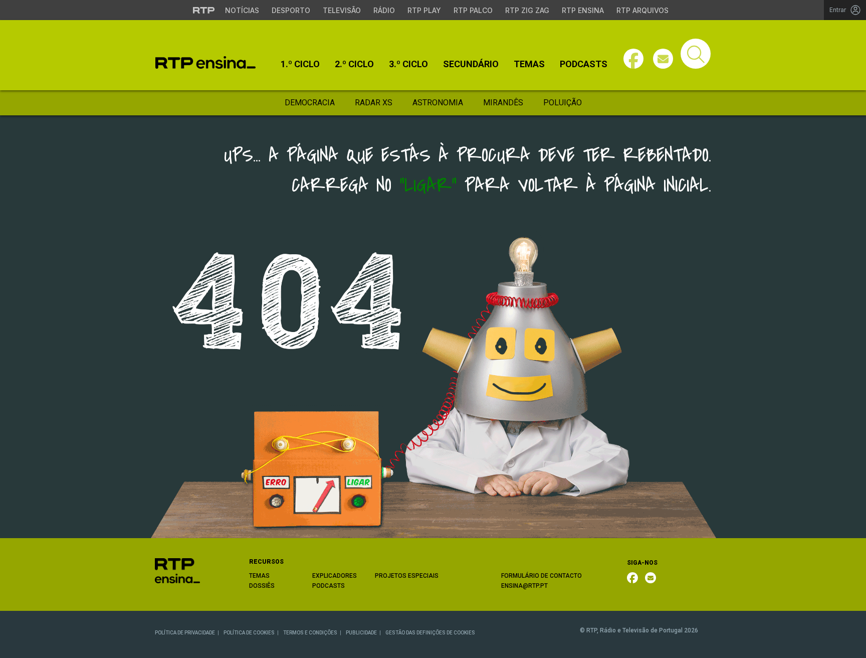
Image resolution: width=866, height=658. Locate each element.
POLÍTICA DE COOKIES (249, 632)
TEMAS (259, 575)
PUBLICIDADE (361, 632)
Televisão (342, 10)
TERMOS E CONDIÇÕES (310, 632)
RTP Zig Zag (527, 10)
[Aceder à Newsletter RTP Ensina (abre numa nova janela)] (663, 59)
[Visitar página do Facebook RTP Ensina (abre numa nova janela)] (633, 59)
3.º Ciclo (408, 64)
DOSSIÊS (262, 585)
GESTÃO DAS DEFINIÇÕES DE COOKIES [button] (430, 632)
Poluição (562, 102)
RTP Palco (473, 10)
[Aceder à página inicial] (205, 62)
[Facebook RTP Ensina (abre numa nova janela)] (632, 577)
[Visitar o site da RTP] (204, 10)
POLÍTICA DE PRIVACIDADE (185, 632)
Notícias (242, 10)
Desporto (291, 10)
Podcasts (583, 64)
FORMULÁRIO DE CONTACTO (541, 575)
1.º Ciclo (300, 64)
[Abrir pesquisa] (696, 54)
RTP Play (424, 10)
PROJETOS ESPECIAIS (407, 575)
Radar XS (373, 102)
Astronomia (437, 102)
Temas (529, 64)
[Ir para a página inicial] (177, 570)
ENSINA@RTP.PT (524, 585)
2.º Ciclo (354, 64)
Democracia (310, 102)
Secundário (471, 64)
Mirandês (503, 102)
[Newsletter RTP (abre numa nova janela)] (650, 577)
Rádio (384, 10)
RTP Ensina (583, 10)
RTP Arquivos (642, 10)
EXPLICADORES (334, 575)
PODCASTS (328, 585)
